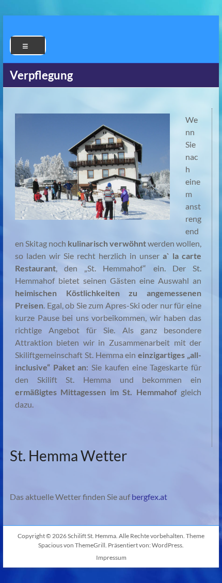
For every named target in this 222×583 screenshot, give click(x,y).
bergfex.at (149, 496)
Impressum (111, 557)
